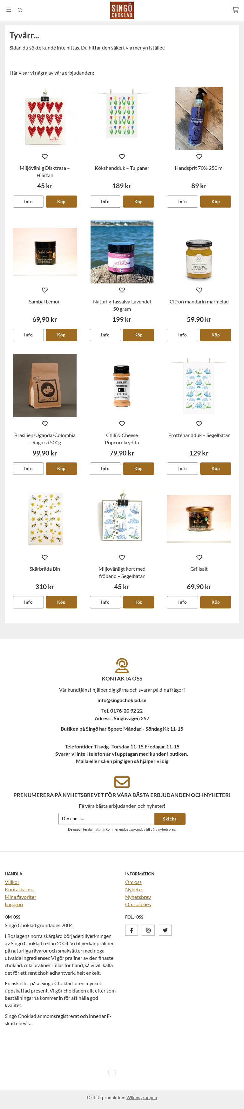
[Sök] (19, 10)
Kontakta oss (19, 889)
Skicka (170, 818)
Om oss (133, 882)
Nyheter (134, 889)
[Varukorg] (235, 9)
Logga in (14, 904)
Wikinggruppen (141, 1097)
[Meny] (8, 9)
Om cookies (138, 904)
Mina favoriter (20, 897)
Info (28, 201)
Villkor (12, 882)
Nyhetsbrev (138, 897)
